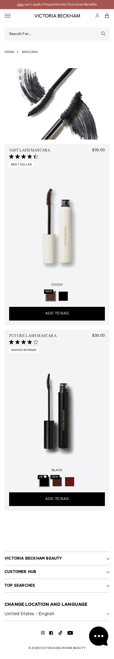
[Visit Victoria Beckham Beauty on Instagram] (43, 634)
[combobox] (53, 34)
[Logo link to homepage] (57, 16)
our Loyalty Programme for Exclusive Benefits (57, 4)
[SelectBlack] (63, 296)
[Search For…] (103, 34)
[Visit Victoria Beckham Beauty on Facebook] (51, 634)
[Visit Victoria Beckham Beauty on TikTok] (60, 635)
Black (57, 470)
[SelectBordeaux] (69, 482)
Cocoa (57, 284)
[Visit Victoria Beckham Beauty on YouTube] (70, 634)
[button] (107, 16)
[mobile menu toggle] (8, 16)
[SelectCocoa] (51, 296)
